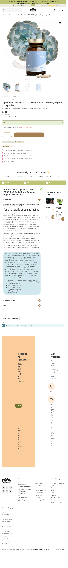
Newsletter (5, 536)
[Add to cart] (63, 219)
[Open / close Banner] (33, 4)
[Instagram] (7, 491)
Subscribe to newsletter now (20, 405)
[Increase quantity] (10, 135)
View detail (6, 146)
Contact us (5, 538)
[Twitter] (7, 487)
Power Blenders (39, 492)
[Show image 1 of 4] (26, 79)
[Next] (61, 50)
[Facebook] (3, 487)
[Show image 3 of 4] (35, 79)
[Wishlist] (54, 10)
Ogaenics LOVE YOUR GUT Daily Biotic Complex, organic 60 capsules (36, 15)
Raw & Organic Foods (41, 500)
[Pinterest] (3, 491)
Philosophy (54, 495)
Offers (36, 488)
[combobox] (10, 10)
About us (53, 490)
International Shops (7, 533)
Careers (53, 492)
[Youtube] (10, 487)
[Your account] (58, 10)
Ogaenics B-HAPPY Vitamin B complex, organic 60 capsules (59, 208)
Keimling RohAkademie (57, 483)
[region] (33, 55)
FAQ (4, 305)
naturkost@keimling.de (24, 486)
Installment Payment (7, 519)
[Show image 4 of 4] (39, 79)
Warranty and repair (7, 529)
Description (7, 199)
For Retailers (45, 5)
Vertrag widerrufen (56, 502)
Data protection (6, 521)
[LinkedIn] (10, 491)
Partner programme (7, 531)
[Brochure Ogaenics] (50, 201)
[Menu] (50, 10)
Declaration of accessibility (6, 516)
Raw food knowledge (40, 490)
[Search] (20, 10)
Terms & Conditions (7, 526)
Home (5, 15)
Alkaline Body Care (40, 485)
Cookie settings (6, 541)
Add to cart (29, 135)
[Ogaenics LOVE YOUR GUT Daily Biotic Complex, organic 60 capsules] (33, 50)
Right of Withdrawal (7, 524)
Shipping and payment (57, 500)
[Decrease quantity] (4, 135)
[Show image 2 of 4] (31, 79)
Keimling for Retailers (57, 497)
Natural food (38, 483)
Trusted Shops (6, 543)
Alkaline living (38, 495)
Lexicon (53, 485)
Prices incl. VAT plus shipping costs (10, 116)
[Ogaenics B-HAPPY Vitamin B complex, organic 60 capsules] (60, 201)
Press (52, 488)
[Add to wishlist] (60, 23)
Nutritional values (9, 300)
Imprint (4, 512)
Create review (16, 96)
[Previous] (5, 50)
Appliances (38, 497)
